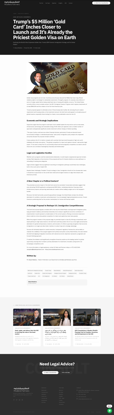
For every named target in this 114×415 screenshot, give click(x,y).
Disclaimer (61, 404)
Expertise (54, 3)
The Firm (41, 3)
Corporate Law (44, 392)
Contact (70, 3)
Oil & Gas (43, 402)
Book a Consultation (51, 372)
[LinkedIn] (19, 400)
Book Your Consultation (102, 3)
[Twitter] (16, 400)
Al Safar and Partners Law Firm (68, 260)
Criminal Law (44, 398)
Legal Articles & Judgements (23, 13)
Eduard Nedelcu (32, 260)
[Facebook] (14, 400)
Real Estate (43, 390)
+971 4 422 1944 (66, 372)
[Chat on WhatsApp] (109, 411)
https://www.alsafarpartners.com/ (54, 249)
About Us (61, 390)
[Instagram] (22, 400)
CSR (65, 3)
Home (88, 412)
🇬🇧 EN (109, 406)
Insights (60, 3)
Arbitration (43, 394)
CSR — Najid (61, 398)
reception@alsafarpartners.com (35, 249)
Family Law (43, 396)
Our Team (48, 3)
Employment (44, 400)
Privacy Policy (62, 402)
